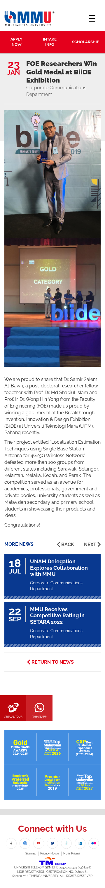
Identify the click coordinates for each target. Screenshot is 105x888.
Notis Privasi (71, 853)
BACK (67, 544)
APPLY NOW (16, 42)
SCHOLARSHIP (85, 42)
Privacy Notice (49, 853)
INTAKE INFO (50, 42)
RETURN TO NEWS (53, 662)
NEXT (90, 544)
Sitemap (30, 853)
